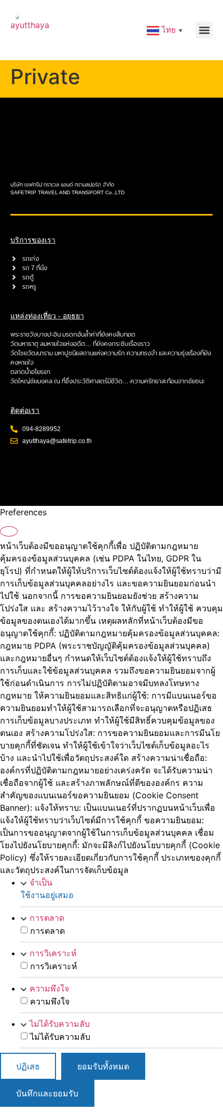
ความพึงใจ (49, 988)
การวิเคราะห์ (53, 953)
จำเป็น (41, 882)
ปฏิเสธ (28, 1066)
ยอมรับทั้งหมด (103, 1066)
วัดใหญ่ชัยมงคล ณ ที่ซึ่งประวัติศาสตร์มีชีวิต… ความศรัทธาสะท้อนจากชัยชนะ (107, 381)
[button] (204, 29)
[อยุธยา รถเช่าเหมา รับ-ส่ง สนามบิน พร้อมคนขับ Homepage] (29, 29)
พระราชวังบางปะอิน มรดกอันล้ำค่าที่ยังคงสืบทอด (72, 334)
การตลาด (47, 918)
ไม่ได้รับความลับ (60, 1024)
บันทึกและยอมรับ (47, 1093)
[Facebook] (23, 469)
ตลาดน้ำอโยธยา (30, 372)
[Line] (52, 469)
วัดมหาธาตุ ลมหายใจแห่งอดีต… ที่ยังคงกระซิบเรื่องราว (80, 343)
